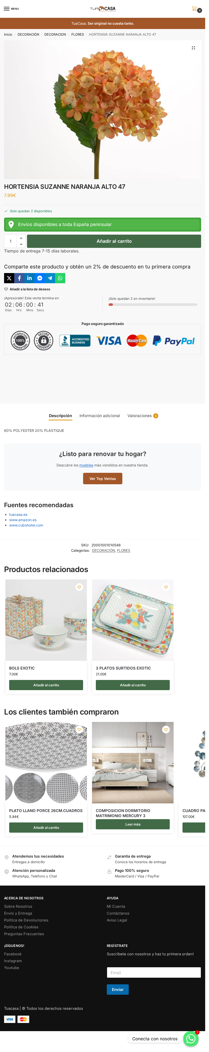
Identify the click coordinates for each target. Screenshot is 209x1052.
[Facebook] (19, 278)
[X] (9, 278)
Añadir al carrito (114, 241)
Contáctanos (118, 913)
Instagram (13, 961)
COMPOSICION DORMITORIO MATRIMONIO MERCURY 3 (123, 813)
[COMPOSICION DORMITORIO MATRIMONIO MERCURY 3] (133, 762)
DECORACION (55, 34)
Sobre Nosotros (18, 906)
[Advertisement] (104, 375)
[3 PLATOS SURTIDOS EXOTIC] (133, 620)
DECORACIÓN (28, 34)
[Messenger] (40, 278)
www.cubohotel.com (26, 525)
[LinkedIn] (29, 278)
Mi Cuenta (116, 906)
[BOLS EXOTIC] (46, 620)
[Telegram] (50, 278)
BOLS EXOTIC (22, 668)
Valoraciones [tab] (142, 415)
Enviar (118, 989)
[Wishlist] (79, 587)
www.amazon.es (22, 520)
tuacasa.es (18, 514)
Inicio (8, 34)
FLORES (77, 34)
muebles (86, 465)
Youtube (11, 967)
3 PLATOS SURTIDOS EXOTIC (123, 668)
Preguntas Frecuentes (24, 934)
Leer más (132, 824)
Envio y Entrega (18, 913)
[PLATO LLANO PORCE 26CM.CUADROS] (46, 762)
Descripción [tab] (60, 415)
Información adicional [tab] (100, 415)
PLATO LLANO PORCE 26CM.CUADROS (46, 810)
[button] (195, 9)
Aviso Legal (117, 920)
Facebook (13, 954)
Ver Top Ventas (102, 478)
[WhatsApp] (60, 278)
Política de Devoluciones (26, 920)
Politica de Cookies (21, 927)
